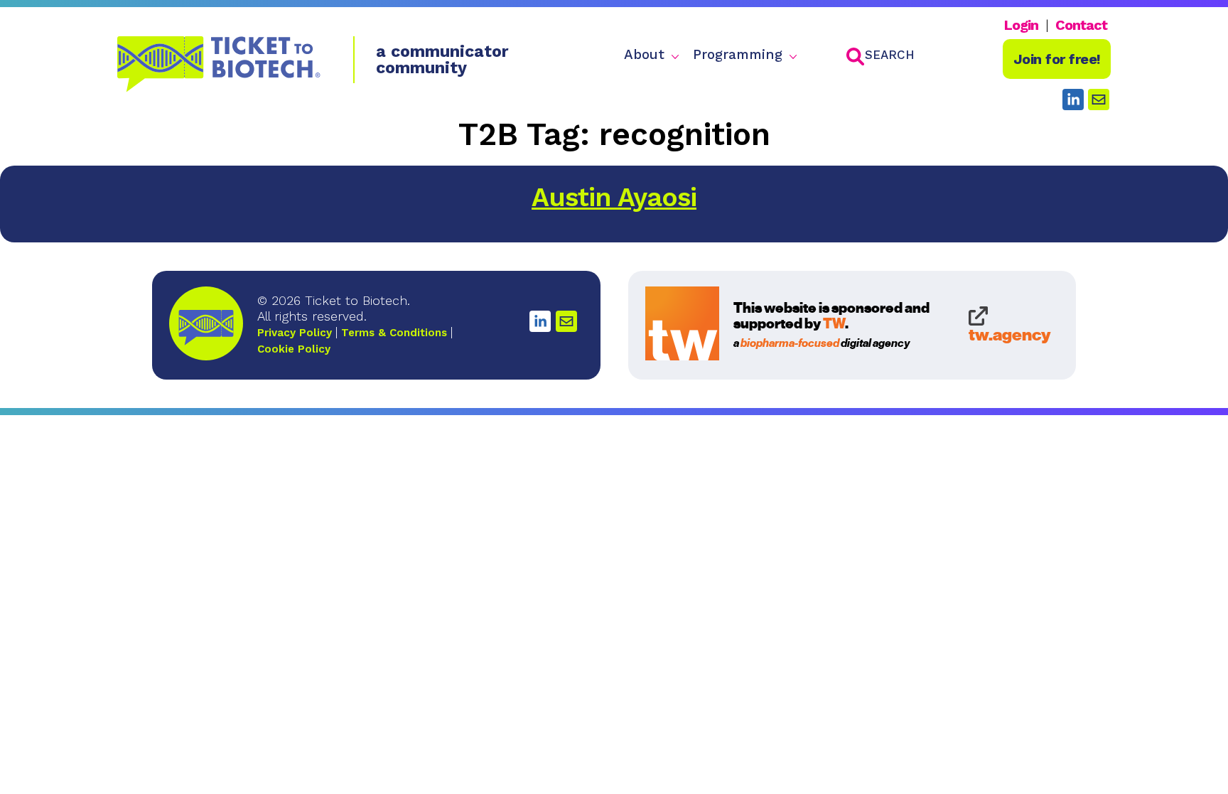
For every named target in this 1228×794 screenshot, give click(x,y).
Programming (737, 55)
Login (1021, 24)
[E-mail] (566, 321)
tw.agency (1009, 333)
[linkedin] (1073, 99)
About (644, 55)
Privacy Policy (294, 332)
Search (890, 55)
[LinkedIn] (540, 321)
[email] (1099, 99)
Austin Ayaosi (614, 197)
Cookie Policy (293, 349)
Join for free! (1057, 59)
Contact (1081, 24)
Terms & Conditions (394, 332)
